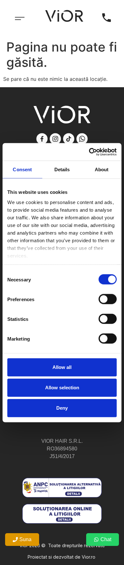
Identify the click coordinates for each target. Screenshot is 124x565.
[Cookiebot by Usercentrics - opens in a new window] (89, 152)
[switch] (108, 299)
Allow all (62, 367)
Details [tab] (62, 169)
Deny (62, 408)
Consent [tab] (22, 169)
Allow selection (62, 387)
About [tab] (102, 169)
